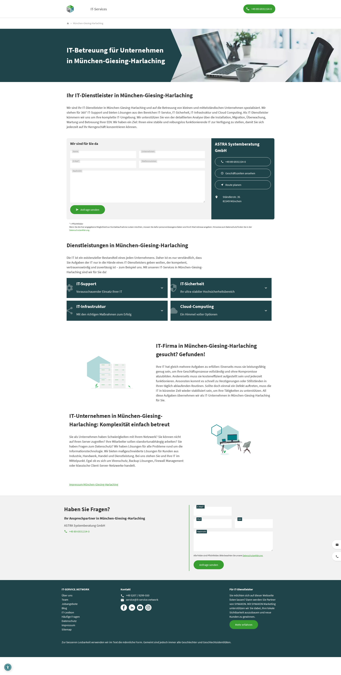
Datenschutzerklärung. (253, 555)
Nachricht (77, 171)
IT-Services (99, 9)
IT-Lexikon (68, 612)
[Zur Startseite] (70, 9)
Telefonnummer (149, 161)
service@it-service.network (139, 600)
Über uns (67, 595)
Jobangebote (70, 604)
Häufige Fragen (71, 616)
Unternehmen (148, 151)
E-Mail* (76, 161)
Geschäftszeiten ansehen (240, 173)
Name (75, 151)
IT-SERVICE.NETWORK (75, 589)
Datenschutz (69, 621)
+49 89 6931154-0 (235, 161)
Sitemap (67, 629)
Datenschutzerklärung (79, 230)
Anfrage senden (89, 209)
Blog (64, 608)
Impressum (68, 625)
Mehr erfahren (243, 624)
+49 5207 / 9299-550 (135, 595)
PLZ (199, 519)
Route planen (233, 185)
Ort (239, 519)
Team (65, 599)
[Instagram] (148, 607)
